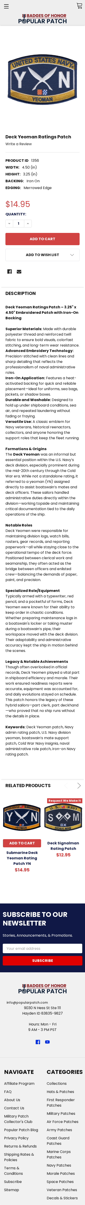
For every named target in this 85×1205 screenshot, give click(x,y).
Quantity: (15, 214)
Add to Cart (22, 843)
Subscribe (13, 1181)
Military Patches (61, 1113)
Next (78, 785)
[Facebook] (9, 271)
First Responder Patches (61, 1102)
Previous (67, 785)
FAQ (8, 1091)
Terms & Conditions (13, 1170)
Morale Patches (61, 1173)
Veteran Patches (62, 1190)
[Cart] (79, 6)
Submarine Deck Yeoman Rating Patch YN (22, 858)
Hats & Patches (60, 1091)
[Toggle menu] (6, 6)
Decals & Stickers (62, 1198)
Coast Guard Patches (58, 1140)
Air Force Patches (62, 1121)
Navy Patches (59, 1165)
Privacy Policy (16, 1138)
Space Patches (60, 1181)
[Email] (19, 271)
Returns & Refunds (20, 1146)
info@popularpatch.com (27, 1002)
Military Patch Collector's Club (18, 1119)
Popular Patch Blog (21, 1130)
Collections (57, 1083)
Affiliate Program (19, 1083)
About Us (12, 1100)
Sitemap (11, 1190)
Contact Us (14, 1108)
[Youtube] (47, 1042)
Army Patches (59, 1130)
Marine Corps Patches (59, 1154)
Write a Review (18, 144)
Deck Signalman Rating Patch (63, 846)
